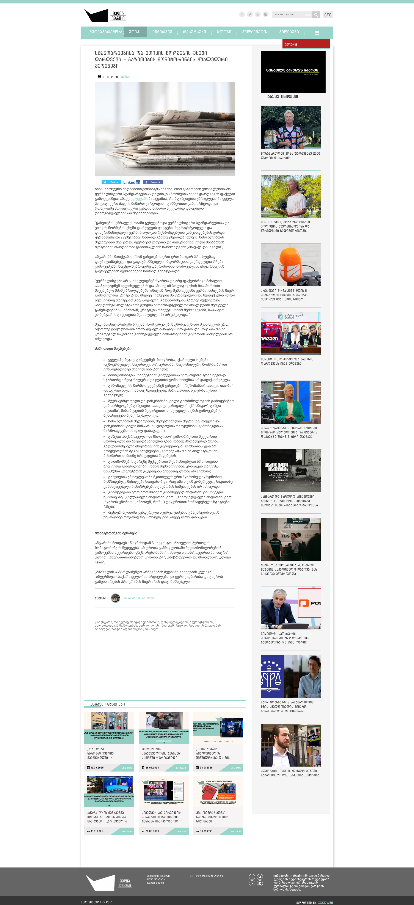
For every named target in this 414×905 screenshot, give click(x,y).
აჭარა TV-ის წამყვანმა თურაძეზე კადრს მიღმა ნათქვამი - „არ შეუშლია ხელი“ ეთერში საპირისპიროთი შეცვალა (107, 817)
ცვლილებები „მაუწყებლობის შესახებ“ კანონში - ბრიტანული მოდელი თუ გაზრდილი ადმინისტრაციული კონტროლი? (161, 754)
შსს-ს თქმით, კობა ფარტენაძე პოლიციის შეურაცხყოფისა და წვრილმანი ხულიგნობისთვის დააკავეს (285, 227)
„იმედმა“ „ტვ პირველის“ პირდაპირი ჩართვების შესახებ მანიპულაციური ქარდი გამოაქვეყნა (162, 817)
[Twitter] (132, 182)
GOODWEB (325, 902)
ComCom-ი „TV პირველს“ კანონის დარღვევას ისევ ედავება (287, 361)
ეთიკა (125, 77)
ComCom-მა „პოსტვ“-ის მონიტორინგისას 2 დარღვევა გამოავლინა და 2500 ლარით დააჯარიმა (285, 638)
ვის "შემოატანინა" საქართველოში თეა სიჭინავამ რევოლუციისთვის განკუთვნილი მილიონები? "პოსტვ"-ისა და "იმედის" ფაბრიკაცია (217, 817)
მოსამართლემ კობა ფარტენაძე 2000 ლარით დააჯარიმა (290, 155)
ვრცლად (127, 768)
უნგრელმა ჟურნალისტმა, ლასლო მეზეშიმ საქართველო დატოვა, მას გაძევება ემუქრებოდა (289, 569)
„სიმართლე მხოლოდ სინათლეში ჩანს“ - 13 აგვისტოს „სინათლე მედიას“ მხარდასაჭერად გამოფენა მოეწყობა (289, 501)
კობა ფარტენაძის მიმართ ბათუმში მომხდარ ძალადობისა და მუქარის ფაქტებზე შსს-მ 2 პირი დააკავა (289, 432)
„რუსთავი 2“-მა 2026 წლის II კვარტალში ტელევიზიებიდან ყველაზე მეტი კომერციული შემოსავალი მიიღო (284, 295)
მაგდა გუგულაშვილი (138, 598)
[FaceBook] (111, 182)
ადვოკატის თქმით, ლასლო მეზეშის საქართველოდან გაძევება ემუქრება (290, 773)
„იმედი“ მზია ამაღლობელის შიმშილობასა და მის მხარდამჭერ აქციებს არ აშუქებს (215, 754)
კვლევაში (139, 199)
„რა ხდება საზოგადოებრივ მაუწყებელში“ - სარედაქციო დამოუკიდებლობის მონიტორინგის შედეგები (107, 754)
